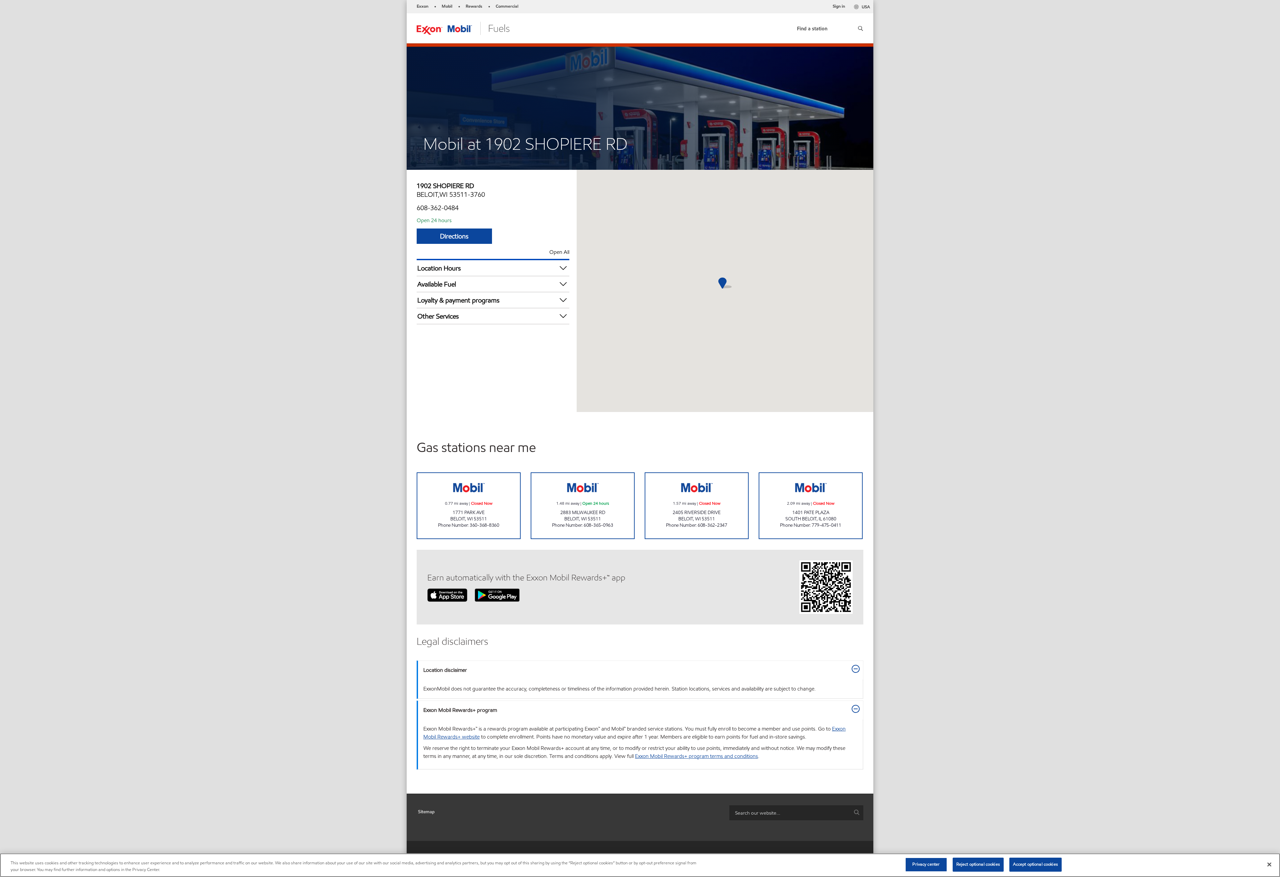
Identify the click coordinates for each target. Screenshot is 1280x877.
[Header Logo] (463, 27)
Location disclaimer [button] (445, 670)
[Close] (1269, 864)
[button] (858, 28)
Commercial (507, 6)
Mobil (447, 6)
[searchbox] (789, 812)
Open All (559, 252)
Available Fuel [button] (436, 284)
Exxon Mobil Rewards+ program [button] (460, 710)
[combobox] (796, 812)
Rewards (474, 6)
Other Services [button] (438, 316)
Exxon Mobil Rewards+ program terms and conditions (696, 756)
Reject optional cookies (978, 864)
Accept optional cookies (1035, 864)
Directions (454, 236)
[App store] (447, 594)
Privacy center (926, 864)
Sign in (839, 6)
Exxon (422, 6)
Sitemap (426, 812)
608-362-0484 (438, 207)
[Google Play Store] (497, 594)
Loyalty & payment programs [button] (458, 300)
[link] (812, 27)
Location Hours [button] (439, 268)
